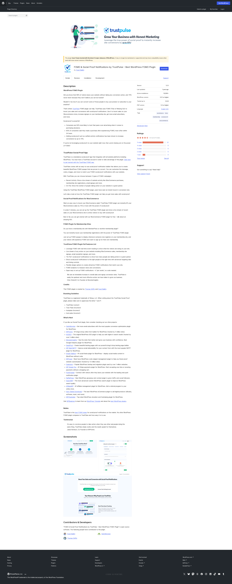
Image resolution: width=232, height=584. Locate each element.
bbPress (186, 563)
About (9, 557)
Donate (142, 563)
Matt (185, 560)
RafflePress (70, 378)
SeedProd (69, 345)
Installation (87, 78)
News (9, 560)
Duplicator (69, 364)
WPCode (69, 359)
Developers (98, 563)
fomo (166, 113)
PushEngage (70, 372)
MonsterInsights (71, 340)
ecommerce (160, 113)
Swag (141, 566)
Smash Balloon (71, 353)
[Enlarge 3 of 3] (129, 475)
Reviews (77, 78)
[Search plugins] (26, 15)
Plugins (53, 563)
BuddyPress (187, 566)
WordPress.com (188, 557)
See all (166, 158)
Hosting (9, 563)
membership (156, 117)
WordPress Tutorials (93, 401)
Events (141, 560)
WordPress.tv (100, 566)
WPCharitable (70, 397)
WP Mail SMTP (71, 348)
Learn (96, 557)
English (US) (165, 109)
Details (67, 78)
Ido (25, 574)
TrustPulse (75, 109)
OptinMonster (70, 326)
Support (166, 78)
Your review (141, 158)
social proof (164, 117)
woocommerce (164, 120)
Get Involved (143, 557)
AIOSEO (69, 334)
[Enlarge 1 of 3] (94, 442)
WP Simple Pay (71, 367)
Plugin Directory (12, 9)
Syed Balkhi (80, 70)
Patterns (53, 566)
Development (100, 78)
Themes (53, 560)
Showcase (54, 557)
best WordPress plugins (118, 401)
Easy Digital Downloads (74, 392)
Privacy (9, 566)
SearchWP (69, 381)
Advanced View (142, 126)
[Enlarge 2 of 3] (129, 442)
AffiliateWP (69, 386)
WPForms (69, 332)
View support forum (143, 174)
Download (164, 68)
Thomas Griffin (90, 289)
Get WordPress (223, 3)
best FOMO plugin (81, 412)
